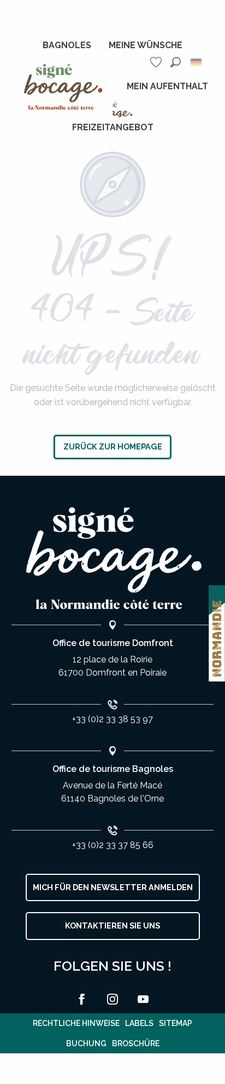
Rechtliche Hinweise (76, 1023)
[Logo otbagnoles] (112, 558)
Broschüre (135, 1043)
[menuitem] (67, 45)
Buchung (86, 1043)
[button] (175, 62)
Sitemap (175, 1023)
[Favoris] (157, 62)
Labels (139, 1023)
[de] (197, 62)
